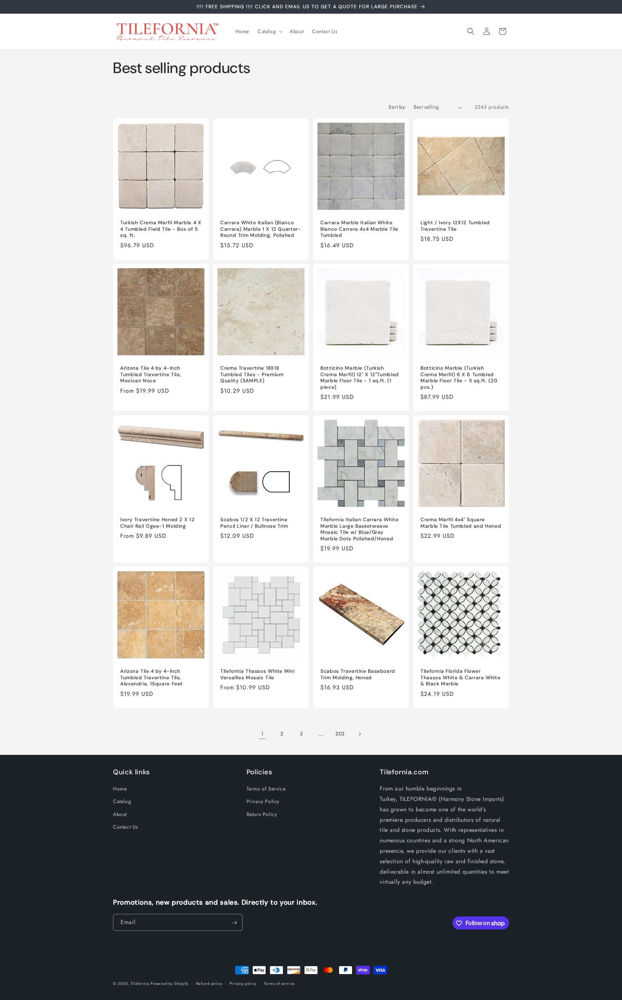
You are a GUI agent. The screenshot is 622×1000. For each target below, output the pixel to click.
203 (340, 733)
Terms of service (279, 983)
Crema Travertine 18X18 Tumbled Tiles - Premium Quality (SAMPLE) (252, 374)
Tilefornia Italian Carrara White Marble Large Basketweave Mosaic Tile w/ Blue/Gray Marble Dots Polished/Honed (359, 529)
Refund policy (209, 983)
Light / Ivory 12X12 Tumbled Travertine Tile (455, 226)
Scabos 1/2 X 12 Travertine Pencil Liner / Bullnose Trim (254, 523)
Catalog (122, 801)
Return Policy (262, 814)
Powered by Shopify (169, 983)
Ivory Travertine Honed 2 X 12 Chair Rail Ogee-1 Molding (157, 523)
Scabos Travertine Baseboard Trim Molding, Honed (357, 674)
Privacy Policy (263, 801)
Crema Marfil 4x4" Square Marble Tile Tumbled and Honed (460, 523)
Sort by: (397, 107)
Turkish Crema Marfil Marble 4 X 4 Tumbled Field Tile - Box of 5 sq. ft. (161, 229)
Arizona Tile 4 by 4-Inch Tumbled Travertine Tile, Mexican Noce (150, 374)
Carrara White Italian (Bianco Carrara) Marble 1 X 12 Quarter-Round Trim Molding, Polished (260, 229)
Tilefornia (140, 983)
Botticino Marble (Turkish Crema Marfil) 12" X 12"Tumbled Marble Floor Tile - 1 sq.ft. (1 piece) (359, 377)
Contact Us (125, 826)
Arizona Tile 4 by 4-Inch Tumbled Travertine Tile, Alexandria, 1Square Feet (151, 677)
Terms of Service (266, 788)
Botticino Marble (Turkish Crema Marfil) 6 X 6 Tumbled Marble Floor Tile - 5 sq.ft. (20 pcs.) (458, 377)
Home (120, 788)
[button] (269, 31)
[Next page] (360, 734)
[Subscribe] (234, 922)
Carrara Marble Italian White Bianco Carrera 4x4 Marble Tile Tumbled (359, 229)
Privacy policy (243, 983)
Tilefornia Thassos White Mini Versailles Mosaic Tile (257, 674)
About (120, 814)
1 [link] (262, 734)
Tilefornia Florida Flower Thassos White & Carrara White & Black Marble (460, 677)
